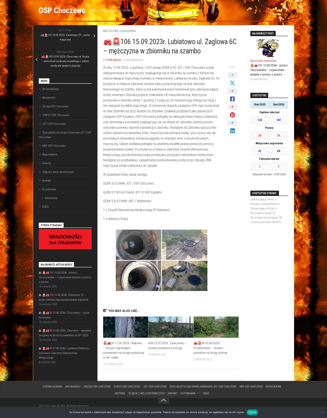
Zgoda (252, 412)
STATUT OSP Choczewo (55, 115)
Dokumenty (51, 198)
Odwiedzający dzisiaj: (262, 208)
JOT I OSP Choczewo (54, 124)
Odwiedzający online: (262, 199)
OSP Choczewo (62, 10)
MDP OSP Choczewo (54, 145)
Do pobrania (49, 189)
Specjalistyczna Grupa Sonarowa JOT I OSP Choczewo (65, 135)
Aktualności (48, 97)
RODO (45, 206)
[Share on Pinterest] (232, 111)
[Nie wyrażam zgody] (322, 412)
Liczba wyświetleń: (261, 222)
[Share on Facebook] (232, 95)
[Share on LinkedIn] (232, 127)
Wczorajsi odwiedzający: (264, 217)
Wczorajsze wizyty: (261, 213)
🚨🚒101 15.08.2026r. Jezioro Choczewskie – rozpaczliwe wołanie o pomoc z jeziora (65, 277)
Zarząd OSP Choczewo (55, 106)
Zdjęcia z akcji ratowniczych (58, 172)
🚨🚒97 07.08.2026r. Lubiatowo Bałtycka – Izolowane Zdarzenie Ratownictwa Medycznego (65, 353)
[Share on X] (232, 79)
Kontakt (46, 180)
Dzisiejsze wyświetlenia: (264, 204)
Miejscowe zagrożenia (119, 31)
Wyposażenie (49, 154)
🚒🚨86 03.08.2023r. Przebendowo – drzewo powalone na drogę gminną (210, 348)
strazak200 (113, 60)
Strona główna (50, 89)
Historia (46, 163)
